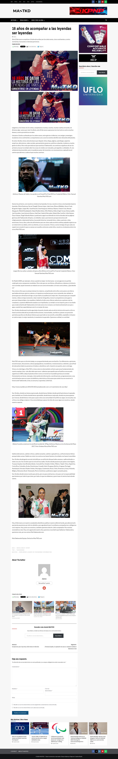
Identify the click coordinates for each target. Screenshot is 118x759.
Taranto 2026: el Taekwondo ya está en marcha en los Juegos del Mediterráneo (39, 738)
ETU (20, 1)
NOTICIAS (13, 20)
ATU (24, 1)
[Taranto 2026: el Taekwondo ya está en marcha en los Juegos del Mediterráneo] (39, 728)
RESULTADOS (24, 20)
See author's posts (44, 583)
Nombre (14, 688)
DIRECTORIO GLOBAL (37, 20)
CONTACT (14, 751)
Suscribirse (58, 635)
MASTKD (73, 743)
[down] (17, 20)
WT (12, 1)
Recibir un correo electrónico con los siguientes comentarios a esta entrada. (35, 704)
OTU (28, 1)
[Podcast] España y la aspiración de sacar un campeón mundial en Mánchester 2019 (22, 615)
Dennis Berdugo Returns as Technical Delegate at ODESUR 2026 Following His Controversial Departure (78, 739)
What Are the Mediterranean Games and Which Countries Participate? (19, 738)
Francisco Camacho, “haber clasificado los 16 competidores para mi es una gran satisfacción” (66, 615)
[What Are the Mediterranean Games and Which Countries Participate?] (20, 728)
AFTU (32, 1)
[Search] (106, 20)
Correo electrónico (48, 689)
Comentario (16, 666)
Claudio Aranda (16, 741)
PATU (15, 1)
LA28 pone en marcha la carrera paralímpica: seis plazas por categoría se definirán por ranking (57, 739)
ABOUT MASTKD (23, 751)
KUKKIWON (39, 1)
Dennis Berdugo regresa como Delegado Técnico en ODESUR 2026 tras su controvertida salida (98, 739)
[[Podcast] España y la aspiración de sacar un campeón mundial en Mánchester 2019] (22, 607)
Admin (14, 36)
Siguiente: (60, 647)
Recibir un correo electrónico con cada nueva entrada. (29, 707)
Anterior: (25, 646)
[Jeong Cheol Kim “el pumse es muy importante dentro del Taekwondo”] (44, 607)
